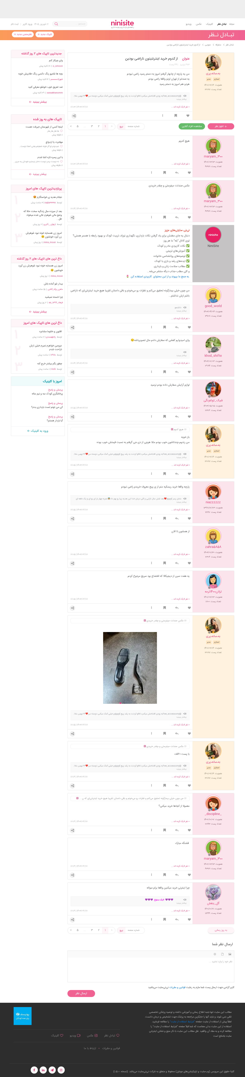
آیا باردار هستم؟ (55, 421)
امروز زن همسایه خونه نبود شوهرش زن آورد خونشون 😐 (44, 235)
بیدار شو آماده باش (53, 284)
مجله (231, 24)
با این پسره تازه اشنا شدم (50, 157)
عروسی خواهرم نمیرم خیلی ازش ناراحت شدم (45, 348)
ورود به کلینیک (39, 431)
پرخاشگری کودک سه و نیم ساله (47, 394)
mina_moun (50, 242)
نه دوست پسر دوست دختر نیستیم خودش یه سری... (36, 161)
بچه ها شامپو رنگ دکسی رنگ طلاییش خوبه (40, 74)
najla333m (50, 202)
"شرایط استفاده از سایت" (182, 1022)
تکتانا (53, 369)
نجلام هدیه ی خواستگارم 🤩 (47, 197)
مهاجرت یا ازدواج (54, 142)
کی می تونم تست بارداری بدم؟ (47, 407)
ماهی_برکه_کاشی (55, 289)
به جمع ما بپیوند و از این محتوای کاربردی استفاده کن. (160, 276)
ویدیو (188, 24)
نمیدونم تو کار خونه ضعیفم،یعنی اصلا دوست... (39, 146)
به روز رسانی (221, 930)
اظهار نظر (219, 126)
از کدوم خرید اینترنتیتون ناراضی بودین (151, 59)
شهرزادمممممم (57, 79)
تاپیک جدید (46, 34)
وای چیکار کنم (56, 60)
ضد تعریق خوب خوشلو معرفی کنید (45, 87)
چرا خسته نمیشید (54, 297)
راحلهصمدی (51, 337)
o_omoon (58, 66)
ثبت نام (14, 24)
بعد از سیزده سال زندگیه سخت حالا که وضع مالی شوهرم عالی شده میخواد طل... (42, 215)
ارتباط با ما (90, 1048)
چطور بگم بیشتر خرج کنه (49, 364)
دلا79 (53, 355)
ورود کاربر (27, 24)
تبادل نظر (222, 24)
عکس (198, 24)
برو (121, 126)
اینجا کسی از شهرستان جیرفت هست (44, 127)
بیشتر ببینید (39, 102)
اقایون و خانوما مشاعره (50, 332)
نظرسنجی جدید (24, 34)
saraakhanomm (55, 92)
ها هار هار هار (53, 131)
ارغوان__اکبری (50, 224)
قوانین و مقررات (111, 1048)
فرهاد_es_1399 (56, 302)
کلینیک (209, 24)
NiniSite (213, 246)
